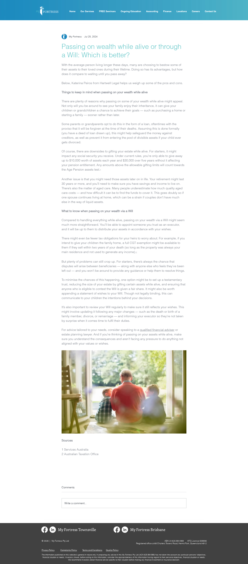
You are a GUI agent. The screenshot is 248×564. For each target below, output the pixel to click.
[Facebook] (44, 529)
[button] (107, 11)
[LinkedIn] (52, 529)
